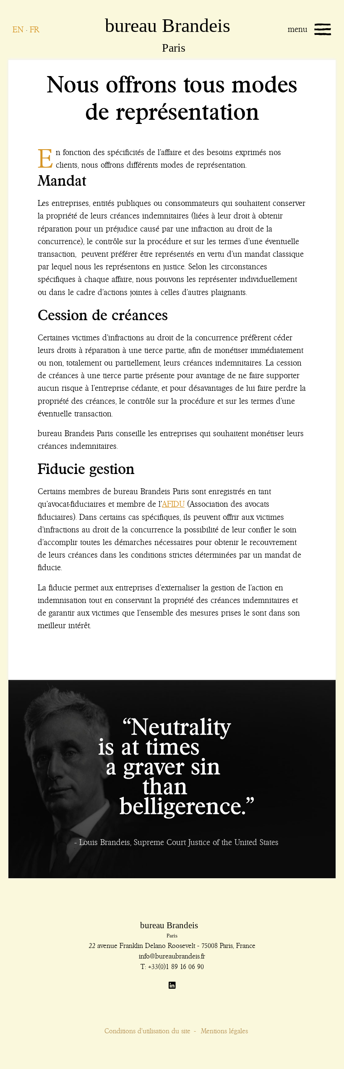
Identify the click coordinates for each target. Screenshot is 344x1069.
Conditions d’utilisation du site (147, 1031)
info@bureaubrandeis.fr (172, 956)
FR (34, 29)
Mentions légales (224, 1031)
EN (18, 29)
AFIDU (173, 504)
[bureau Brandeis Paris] (146, 27)
